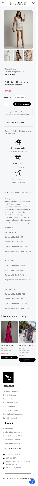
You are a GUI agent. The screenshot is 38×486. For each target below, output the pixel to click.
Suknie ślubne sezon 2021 (12, 440)
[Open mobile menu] (3, 3)
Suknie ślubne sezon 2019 (12, 443)
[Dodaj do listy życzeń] (16, 323)
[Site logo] (18, 3)
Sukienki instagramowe (13, 72)
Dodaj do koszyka (22, 104)
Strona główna (10, 69)
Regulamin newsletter (11, 403)
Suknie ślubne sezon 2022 (12, 436)
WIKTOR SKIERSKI (27, 479)
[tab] (6, 192)
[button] (6, 29)
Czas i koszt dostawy (10, 410)
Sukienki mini (10, 74)
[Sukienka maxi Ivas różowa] (9, 332)
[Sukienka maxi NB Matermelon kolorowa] (27, 332)
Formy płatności (9, 406)
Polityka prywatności (10, 391)
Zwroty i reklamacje (10, 418)
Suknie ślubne (8, 428)
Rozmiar (7, 97)
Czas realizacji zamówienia (13, 414)
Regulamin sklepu (9, 395)
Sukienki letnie (24, 353)
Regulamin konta (9, 399)
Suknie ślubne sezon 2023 (12, 432)
